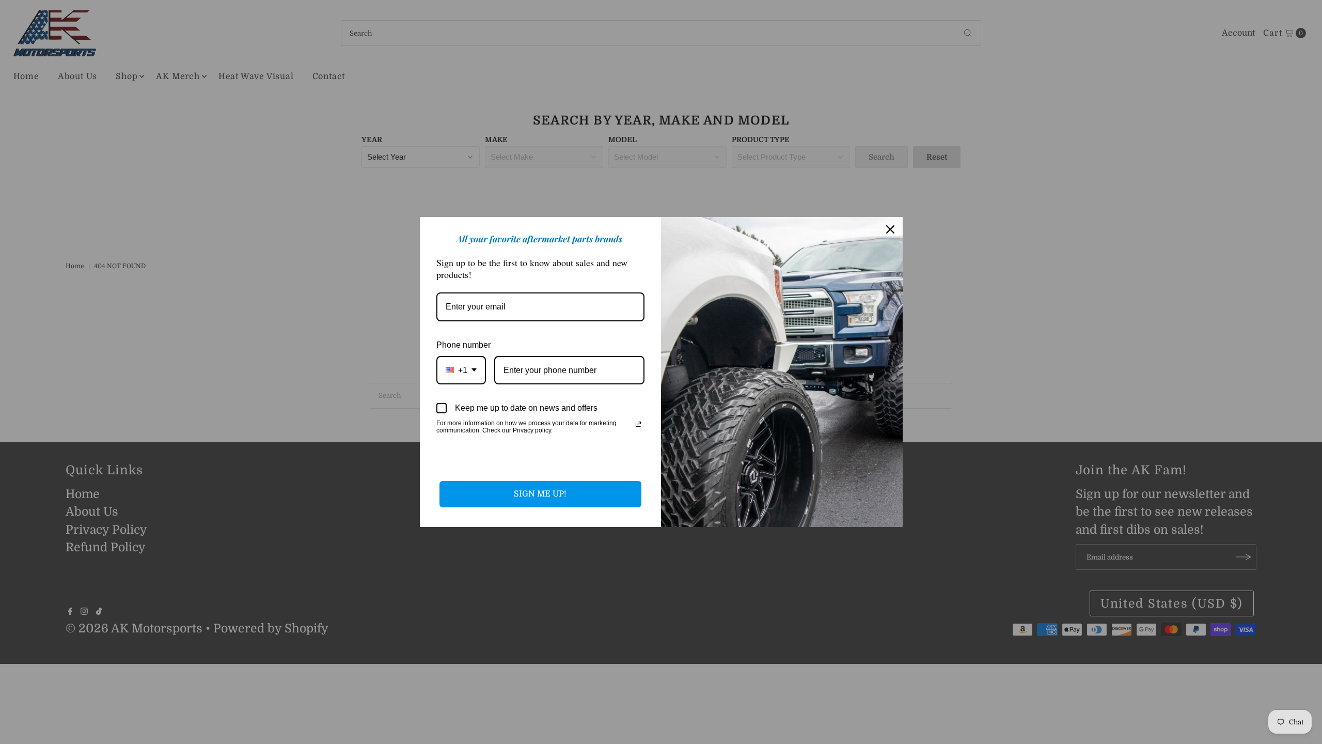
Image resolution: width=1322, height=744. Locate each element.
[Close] (890, 229)
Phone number (463, 344)
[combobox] (461, 370)
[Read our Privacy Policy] (638, 424)
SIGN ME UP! (540, 494)
